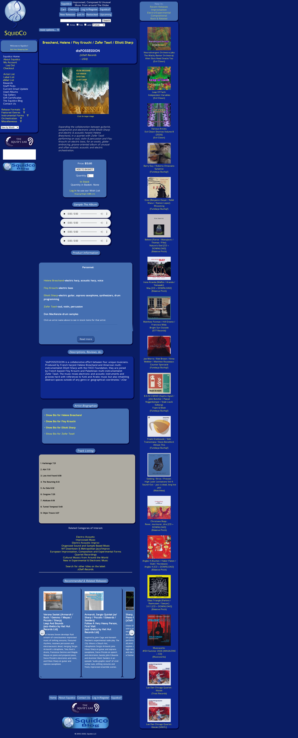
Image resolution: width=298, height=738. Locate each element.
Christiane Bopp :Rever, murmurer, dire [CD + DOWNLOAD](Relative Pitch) (159, 525)
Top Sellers (9, 94)
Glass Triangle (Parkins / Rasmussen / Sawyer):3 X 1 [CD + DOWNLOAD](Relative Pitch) (159, 605)
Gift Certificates (12, 97)
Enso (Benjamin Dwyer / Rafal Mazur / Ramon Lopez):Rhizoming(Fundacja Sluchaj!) (159, 204)
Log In (73, 190)
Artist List (9, 74)
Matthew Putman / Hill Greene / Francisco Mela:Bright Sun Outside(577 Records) (159, 326)
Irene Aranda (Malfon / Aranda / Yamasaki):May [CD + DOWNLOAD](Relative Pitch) (159, 286)
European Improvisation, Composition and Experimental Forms (85, 551)
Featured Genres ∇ (13, 112)
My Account (10, 62)
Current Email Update (15, 88)
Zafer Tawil (50, 306)
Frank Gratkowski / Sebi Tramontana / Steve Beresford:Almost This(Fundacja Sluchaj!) (159, 443)
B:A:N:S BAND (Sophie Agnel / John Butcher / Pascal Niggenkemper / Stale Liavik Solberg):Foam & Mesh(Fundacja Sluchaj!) (159, 403)
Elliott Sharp (51, 295)
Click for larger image (85, 116)
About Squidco (11, 59)
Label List (8, 77)
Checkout (8, 68)
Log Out (10, 65)
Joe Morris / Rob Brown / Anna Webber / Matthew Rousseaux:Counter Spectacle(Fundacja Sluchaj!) (159, 363)
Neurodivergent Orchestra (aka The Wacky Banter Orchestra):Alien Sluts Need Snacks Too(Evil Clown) (159, 57)
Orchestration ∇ (11, 118)
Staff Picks (9, 85)
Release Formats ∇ (13, 109)
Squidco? (105, 9)
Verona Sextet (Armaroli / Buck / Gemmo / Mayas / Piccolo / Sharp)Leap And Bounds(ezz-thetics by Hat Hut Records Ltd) (58, 622)
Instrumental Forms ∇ (15, 115)
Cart (63, 9)
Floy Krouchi (51, 287)
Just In (80, 14)
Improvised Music (85, 539)
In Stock (84, 181)
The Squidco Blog (13, 100)
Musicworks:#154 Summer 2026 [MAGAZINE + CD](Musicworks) (159, 652)
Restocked (92, 14)
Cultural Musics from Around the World (85, 557)
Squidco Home (11, 56)
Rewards (8, 83)
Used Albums (10, 91)
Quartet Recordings (86, 554)
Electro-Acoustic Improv (85, 542)
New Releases (67, 14)
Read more (86, 339)
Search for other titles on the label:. (85, 568)
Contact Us (9, 103)
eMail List (8, 80)
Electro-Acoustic (85, 536)
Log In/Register (89, 9)
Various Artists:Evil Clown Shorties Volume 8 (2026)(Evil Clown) (159, 133)
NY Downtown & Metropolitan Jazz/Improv (85, 548)
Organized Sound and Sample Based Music (85, 545)
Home (53, 697)
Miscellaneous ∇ (11, 121)
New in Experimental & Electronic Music (85, 560)
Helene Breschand (54, 280)
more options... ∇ (49, 30)
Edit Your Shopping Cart (19, 49)
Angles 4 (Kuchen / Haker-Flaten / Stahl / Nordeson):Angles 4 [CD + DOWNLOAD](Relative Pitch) (159, 565)
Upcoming (105, 14)
